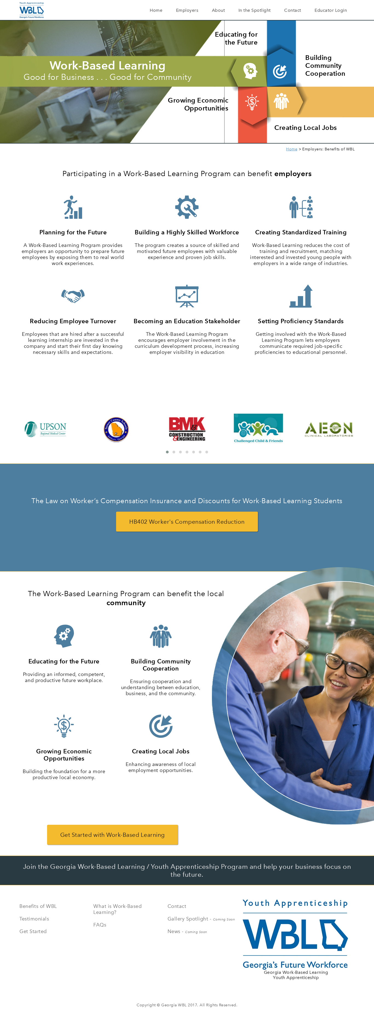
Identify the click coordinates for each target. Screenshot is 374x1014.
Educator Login (331, 10)
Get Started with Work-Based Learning (112, 834)
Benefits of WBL (38, 906)
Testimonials (34, 919)
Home (156, 10)
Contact (292, 10)
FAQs (99, 925)
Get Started (33, 931)
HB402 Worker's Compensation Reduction (187, 521)
